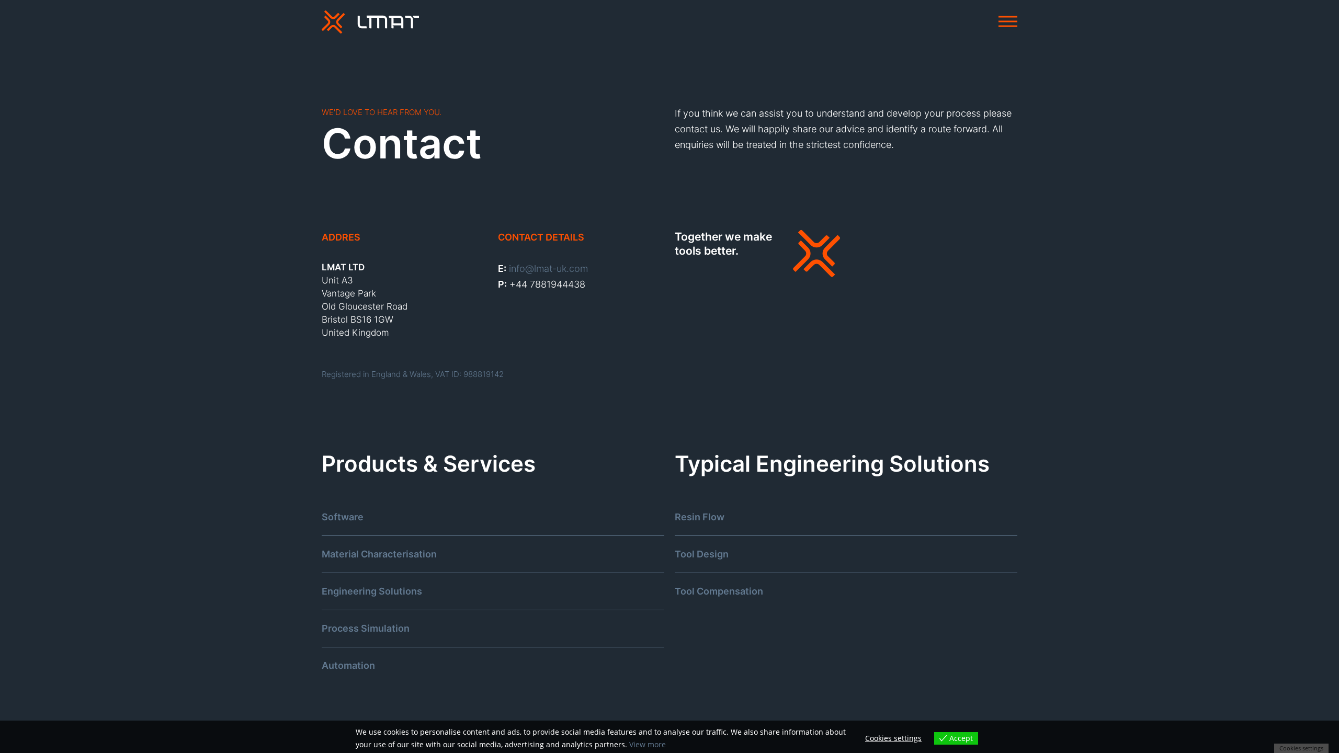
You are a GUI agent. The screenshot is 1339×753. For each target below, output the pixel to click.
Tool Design (702, 554)
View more (647, 744)
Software (343, 516)
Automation (348, 665)
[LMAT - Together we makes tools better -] (370, 22)
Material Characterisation (379, 554)
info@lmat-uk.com (548, 268)
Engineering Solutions (372, 591)
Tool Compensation (719, 591)
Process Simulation (366, 628)
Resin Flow (699, 516)
